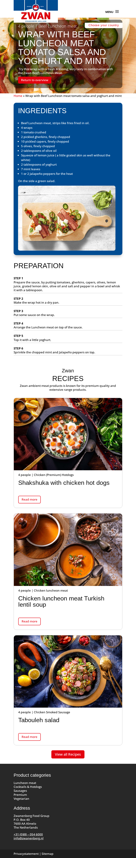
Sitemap (47, 854)
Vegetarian (21, 799)
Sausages (20, 791)
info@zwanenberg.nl (29, 838)
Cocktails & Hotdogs (28, 787)
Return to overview (34, 80)
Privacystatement (26, 854)
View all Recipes (68, 754)
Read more (29, 499)
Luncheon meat (25, 783)
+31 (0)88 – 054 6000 (28, 834)
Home (18, 96)
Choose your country (104, 25)
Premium (20, 795)
